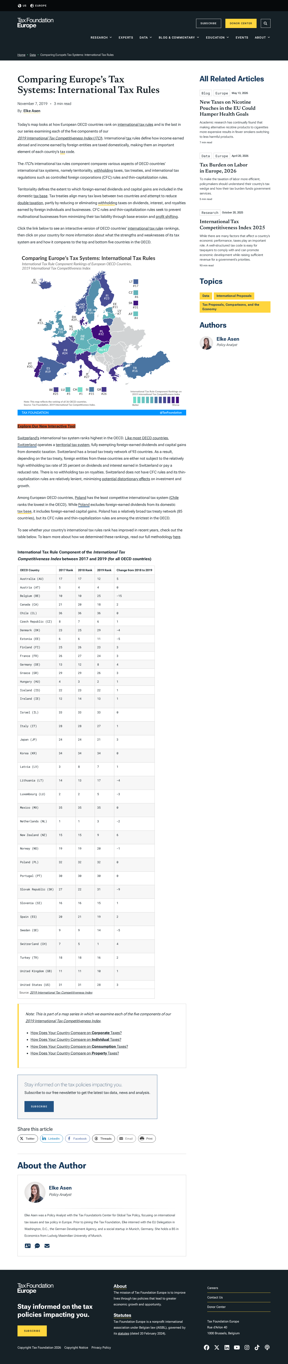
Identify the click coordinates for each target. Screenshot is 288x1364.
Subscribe (209, 23)
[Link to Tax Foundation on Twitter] (216, 1348)
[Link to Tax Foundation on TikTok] (257, 1348)
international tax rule (144, 228)
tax (128, 138)
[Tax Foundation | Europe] (35, 23)
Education (215, 37)
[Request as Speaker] (37, 1246)
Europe (41, 5)
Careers (212, 1288)
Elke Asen (31, 111)
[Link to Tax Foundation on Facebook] (206, 1348)
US (25, 5)
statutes (123, 1333)
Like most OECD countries (146, 438)
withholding (103, 170)
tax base (40, 196)
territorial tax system (72, 444)
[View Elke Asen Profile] (27, 1246)
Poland (80, 497)
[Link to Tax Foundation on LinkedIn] (226, 1348)
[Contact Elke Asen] (47, 1246)
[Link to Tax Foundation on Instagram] (247, 1348)
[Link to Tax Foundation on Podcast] (267, 1348)
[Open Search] (266, 23)
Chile (174, 497)
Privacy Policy (101, 1347)
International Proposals (234, 296)
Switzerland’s (28, 438)
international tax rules (135, 124)
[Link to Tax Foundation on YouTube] (237, 1348)
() (59, 138)
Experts (126, 37)
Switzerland (27, 444)
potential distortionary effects (126, 479)
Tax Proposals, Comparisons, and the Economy (230, 307)
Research (99, 37)
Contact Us (215, 1297)
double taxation (30, 203)
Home (21, 54)
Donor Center (241, 23)
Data (144, 37)
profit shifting (167, 216)
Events (242, 37)
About (260, 37)
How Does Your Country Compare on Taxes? (76, 1032)
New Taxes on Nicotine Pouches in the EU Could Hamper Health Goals (228, 108)
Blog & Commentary (177, 37)
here (176, 537)
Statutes (122, 1315)
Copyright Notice (76, 1347)
